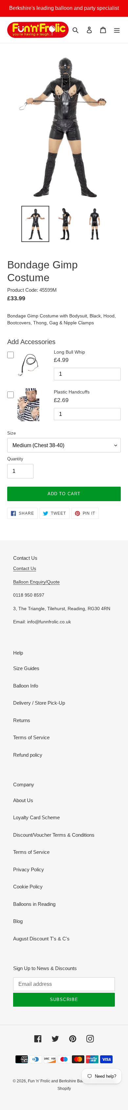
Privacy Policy (28, 869)
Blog (18, 921)
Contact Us (24, 568)
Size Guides (26, 668)
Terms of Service (31, 737)
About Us (23, 800)
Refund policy (27, 755)
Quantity (15, 458)
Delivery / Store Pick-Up (39, 703)
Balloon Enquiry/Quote (36, 581)
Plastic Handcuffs (72, 391)
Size (11, 433)
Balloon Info (25, 686)
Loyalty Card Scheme (36, 817)
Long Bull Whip (69, 352)
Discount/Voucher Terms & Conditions (54, 835)
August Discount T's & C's (41, 938)
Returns (21, 720)
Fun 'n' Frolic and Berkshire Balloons (61, 1081)
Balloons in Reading (34, 904)
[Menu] (117, 30)
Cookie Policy (28, 886)
